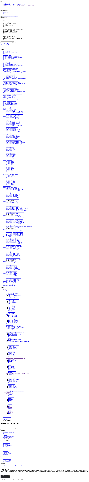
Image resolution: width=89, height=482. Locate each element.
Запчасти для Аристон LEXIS (12, 197)
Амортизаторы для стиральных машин (11, 82)
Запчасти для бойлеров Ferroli (9, 281)
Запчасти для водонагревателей (10, 69)
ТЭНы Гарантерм (12, 305)
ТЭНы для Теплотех (10, 181)
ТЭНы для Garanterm (10, 168)
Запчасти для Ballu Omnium (12, 263)
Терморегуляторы (12, 336)
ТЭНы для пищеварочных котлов (10, 104)
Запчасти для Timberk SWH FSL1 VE (14, 122)
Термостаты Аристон (10, 75)
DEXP (9, 406)
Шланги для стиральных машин (10, 95)
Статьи (4, 414)
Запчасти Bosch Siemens (13, 379)
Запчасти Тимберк (12, 348)
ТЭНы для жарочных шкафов (9, 101)
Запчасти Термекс (12, 343)
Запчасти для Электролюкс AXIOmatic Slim (15, 217)
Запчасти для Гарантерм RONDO (13, 245)
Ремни (9, 365)
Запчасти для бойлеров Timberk (10, 119)
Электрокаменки (9, 412)
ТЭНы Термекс (11, 301)
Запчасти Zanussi (12, 388)
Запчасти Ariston (12, 376)
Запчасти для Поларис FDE (12, 249)
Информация (3, 430)
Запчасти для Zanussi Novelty (12, 135)
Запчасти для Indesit (10, 156)
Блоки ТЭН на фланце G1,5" (9, 282)
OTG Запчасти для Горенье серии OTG (14, 233)
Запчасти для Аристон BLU (12, 195)
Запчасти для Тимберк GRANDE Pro (14, 131)
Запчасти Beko (11, 378)
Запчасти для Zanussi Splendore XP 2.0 (14, 141)
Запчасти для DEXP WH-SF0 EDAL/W (14, 114)
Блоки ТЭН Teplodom (13, 320)
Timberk (10, 405)
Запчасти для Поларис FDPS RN (13, 252)
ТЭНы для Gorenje (10, 169)
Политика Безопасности (8, 436)
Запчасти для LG (9, 157)
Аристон (10, 394)
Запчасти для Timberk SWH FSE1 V (14, 121)
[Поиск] (15, 42)
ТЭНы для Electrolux (10, 166)
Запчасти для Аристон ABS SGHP (13, 193)
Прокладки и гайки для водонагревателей (12, 72)
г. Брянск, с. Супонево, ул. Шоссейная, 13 (12, 465)
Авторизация (6, 12)
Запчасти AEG (11, 374)
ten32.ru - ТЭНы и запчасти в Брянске (10, 428)
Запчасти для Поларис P (11, 256)
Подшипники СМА (7, 452)
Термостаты (5, 454)
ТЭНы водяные (6, 51)
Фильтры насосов (12, 371)
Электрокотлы (9, 407)
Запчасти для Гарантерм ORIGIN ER (14, 242)
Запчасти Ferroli (11, 353)
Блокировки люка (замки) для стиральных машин (14, 83)
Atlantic (10, 402)
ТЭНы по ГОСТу (7, 186)
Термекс (10, 395)
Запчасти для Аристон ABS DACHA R (14, 189)
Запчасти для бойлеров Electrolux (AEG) (12, 215)
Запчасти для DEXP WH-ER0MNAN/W (14, 111)
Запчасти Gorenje (12, 346)
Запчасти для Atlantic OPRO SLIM (13, 278)
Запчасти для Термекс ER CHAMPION (14, 207)
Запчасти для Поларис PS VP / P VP (14, 259)
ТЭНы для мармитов (7, 102)
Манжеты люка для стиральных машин (12, 85)
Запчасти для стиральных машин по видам (15, 358)
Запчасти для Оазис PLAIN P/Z (13, 117)
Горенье (10, 398)
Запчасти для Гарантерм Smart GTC (14, 246)
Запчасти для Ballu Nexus (11, 262)
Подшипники (11, 364)
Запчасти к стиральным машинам (10, 145)
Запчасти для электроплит (9, 97)
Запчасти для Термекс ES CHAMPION (14, 209)
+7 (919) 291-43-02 (5, 44)
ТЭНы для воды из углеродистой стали (12, 53)
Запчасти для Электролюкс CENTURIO (14, 219)
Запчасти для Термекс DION (12, 203)
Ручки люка (11, 366)
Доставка (5, 435)
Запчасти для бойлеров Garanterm (10, 236)
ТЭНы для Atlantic (10, 162)
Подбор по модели (7, 392)
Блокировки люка (12, 360)
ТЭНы (4, 289)
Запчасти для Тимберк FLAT (12, 128)
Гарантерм (10, 399)
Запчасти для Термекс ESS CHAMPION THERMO (17, 210)
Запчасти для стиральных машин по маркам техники (17, 373)
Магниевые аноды (7, 70)
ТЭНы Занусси (11, 312)
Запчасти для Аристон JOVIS (12, 196)
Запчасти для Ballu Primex (11, 265)
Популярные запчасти (5, 448)
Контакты (5, 415)
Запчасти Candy (11, 380)
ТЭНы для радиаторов (8, 62)
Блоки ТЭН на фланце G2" (9, 284)
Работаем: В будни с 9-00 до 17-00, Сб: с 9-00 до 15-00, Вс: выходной (18, 5)
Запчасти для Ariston (10, 149)
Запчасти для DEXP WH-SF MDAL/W (14, 112)
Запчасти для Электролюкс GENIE (13, 223)
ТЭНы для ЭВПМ (10, 184)
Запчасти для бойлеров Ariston (10, 187)
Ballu (9, 401)
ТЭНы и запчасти (7, 108)
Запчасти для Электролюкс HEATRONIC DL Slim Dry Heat (19, 226)
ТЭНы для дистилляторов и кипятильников (13, 65)
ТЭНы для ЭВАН (10, 183)
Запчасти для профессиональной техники (12, 99)
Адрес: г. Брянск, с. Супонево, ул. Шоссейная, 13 (14, 4)
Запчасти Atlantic (12, 352)
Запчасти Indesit (11, 384)
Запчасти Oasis (11, 356)
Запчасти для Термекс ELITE (12, 206)
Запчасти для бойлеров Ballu (9, 261)
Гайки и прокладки (12, 335)
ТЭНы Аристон (11, 300)
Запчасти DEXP (11, 355)
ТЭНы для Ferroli (9, 167)
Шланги (10, 372)
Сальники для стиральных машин (10, 90)
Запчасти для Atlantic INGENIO (13, 276)
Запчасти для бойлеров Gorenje (10, 229)
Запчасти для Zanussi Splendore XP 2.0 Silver (15, 142)
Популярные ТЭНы (5, 440)
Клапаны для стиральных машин (10, 84)
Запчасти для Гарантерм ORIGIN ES (14, 243)
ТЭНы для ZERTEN (10, 179)
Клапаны (10, 361)
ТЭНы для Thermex (10, 171)
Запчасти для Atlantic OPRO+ (12, 279)
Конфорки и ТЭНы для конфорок (10, 68)
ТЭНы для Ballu (9, 163)
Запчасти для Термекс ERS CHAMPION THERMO (17, 208)
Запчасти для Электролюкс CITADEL (14, 220)
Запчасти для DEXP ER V (11, 110)
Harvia (9, 413)
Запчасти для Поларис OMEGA (13, 255)
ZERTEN (10, 408)
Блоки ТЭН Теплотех (13, 321)
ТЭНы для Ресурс (10, 180)
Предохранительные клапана (14, 334)
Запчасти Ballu (11, 351)
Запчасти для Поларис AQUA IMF (13, 248)
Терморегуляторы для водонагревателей (12, 73)
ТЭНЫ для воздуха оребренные (10, 58)
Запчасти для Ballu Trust (11, 272)
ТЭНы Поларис (11, 307)
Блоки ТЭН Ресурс (12, 322)
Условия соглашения (7, 437)
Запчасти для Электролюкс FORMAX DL (15, 222)
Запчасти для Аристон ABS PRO (13, 191)
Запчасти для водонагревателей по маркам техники (17, 341)
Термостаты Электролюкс (11, 77)
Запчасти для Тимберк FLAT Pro (13, 129)
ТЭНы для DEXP (9, 164)
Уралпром (10, 411)
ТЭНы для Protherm (10, 175)
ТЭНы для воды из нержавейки (10, 52)
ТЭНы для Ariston (10, 161)
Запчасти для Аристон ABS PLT (13, 190)
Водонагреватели (9, 393)
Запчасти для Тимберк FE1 (12, 127)
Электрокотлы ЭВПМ (8, 96)
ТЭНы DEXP (11, 313)
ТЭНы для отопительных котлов (10, 174)
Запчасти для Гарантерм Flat (12, 239)
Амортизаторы (11, 359)
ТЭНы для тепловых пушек (9, 66)
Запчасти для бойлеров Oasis (9, 116)
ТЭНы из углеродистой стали (15, 292)
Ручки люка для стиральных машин (11, 89)
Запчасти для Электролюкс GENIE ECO (15, 225)
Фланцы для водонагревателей (10, 79)
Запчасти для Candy (10, 153)
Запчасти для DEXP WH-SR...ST (13, 115)
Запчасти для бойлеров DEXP (9, 109)
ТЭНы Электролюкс (12, 302)
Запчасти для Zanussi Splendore (12, 138)
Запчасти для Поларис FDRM (12, 253)
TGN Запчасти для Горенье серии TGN (14, 234)
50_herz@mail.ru (6, 461)
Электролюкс (11, 397)
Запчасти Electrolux (12, 381)
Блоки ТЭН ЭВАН (12, 315)
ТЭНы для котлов (7, 446)
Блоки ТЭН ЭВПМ (12, 317)
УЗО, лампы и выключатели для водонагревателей (14, 78)
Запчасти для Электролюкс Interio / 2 (14, 227)
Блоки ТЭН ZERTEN (13, 316)
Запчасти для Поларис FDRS (12, 254)
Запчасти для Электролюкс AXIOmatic (14, 216)
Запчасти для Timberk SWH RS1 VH (14, 125)
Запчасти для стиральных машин (10, 81)
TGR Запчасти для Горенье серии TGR (14, 235)
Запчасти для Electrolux (11, 154)
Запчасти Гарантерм (12, 347)
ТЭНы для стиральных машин (10, 92)
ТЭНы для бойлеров (7, 160)
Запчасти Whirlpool (12, 387)
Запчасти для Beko (10, 150)
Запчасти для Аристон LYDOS (12, 199)
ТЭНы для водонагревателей (9, 59)
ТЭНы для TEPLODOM (11, 176)
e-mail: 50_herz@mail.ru (8, 3)
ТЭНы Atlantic (11, 309)
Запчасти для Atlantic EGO (12, 274)
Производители (6, 438)
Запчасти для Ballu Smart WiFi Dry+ (13, 269)
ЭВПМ (9, 410)
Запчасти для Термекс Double (12, 204)
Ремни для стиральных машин (10, 88)
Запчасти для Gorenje (10, 155)
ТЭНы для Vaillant (10, 177)
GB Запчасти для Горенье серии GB (14, 230)
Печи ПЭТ (5, 98)
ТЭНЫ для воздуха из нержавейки (11, 56)
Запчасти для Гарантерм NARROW (14, 241)
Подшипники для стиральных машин (11, 86)
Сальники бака (11, 367)
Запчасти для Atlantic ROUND (12, 280)
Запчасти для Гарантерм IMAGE (13, 240)
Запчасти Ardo (11, 375)
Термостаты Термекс (10, 76)
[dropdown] (1, 1)
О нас (4, 433)
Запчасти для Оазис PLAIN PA (12, 118)
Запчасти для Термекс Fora (12, 213)
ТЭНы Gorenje (11, 303)
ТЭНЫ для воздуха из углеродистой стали (12, 57)
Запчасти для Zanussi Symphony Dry (14, 143)
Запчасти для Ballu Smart (11, 267)
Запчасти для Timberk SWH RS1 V (13, 124)
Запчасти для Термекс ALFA (12, 202)
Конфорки (5, 451)
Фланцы (10, 340)
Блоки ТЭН (5, 60)
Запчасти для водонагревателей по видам (15, 332)
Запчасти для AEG (10, 147)
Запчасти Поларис (12, 349)
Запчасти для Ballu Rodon (11, 266)
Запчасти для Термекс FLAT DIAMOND (15, 212)
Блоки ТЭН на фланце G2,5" (9, 285)
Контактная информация (8, 432)
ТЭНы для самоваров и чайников (10, 64)
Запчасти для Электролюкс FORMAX (14, 221)
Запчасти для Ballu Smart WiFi (12, 268)
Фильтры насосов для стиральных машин (12, 94)
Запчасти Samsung (12, 386)
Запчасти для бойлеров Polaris (9, 247)
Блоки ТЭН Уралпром (13, 319)
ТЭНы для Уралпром (10, 182)
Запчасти (5, 330)
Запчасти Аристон (12, 342)
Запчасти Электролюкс (13, 345)
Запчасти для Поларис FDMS (12, 250)
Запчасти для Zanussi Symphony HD (14, 144)
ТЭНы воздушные (7, 55)
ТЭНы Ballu (11, 308)
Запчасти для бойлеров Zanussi (10, 134)
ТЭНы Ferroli (11, 310)
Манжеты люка (11, 362)
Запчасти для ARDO (10, 148)
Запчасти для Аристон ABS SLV (13, 194)
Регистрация (6, 13)
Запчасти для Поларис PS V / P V (13, 258)
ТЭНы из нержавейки (13, 293)
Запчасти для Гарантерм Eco (12, 238)
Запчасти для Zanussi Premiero (12, 137)
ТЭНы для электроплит (8, 107)
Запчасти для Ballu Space (11, 271)
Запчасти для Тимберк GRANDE (13, 130)
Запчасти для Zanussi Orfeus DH (13, 136)
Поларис (10, 400)
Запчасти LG (11, 385)
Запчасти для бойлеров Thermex (10, 201)
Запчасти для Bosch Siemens (12, 151)
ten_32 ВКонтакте (7, 417)
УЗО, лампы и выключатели (14, 339)
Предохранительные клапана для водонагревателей (14, 71)
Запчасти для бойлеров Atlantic (10, 273)
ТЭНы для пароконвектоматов (10, 103)
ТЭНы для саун (6, 63)
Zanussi (10, 404)
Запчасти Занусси (12, 354)
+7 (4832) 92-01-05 (5, 43)
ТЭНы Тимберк (11, 306)
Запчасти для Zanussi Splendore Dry (13, 140)
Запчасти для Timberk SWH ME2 (13, 123)
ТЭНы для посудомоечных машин (10, 105)
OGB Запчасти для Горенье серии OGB (14, 232)
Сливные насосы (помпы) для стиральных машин (14, 91)
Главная (5, 419)
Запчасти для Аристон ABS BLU (13, 188)
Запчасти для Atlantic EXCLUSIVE (13, 275)
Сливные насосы (12, 368)
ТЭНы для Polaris (9, 170)
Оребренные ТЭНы (12, 297)
